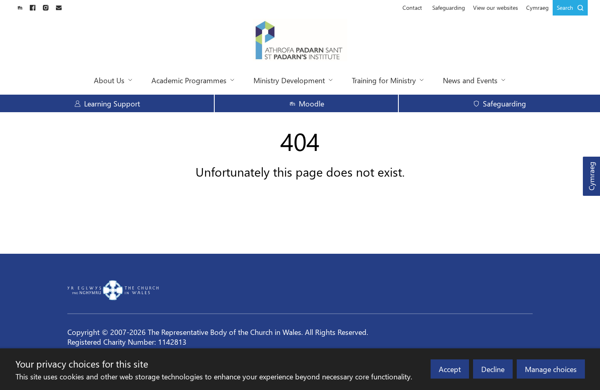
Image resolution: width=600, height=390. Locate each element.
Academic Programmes (189, 80)
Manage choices (551, 369)
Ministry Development (289, 80)
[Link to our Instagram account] (46, 8)
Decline (492, 369)
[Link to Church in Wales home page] (113, 290)
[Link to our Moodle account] (19, 8)
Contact (412, 7)
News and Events (470, 80)
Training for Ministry (384, 80)
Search (565, 7)
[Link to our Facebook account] (33, 8)
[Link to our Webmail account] (59, 8)
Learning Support (112, 103)
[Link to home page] (300, 41)
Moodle (311, 103)
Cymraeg (591, 176)
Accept (450, 369)
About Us (109, 80)
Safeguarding (448, 7)
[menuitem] (412, 8)
